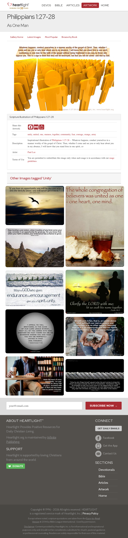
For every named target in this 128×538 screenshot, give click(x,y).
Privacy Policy (90, 513)
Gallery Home (16, 37)
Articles (73, 5)
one (41, 134)
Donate (15, 466)
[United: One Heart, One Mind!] (95, 225)
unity (30, 134)
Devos (46, 5)
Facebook (108, 437)
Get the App (110, 445)
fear (73, 134)
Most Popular (51, 37)
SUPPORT (14, 449)
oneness (47, 134)
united (36, 134)
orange (87, 134)
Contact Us (109, 453)
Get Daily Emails (108, 428)
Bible (59, 5)
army (93, 134)
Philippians (39, 117)
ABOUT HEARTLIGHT (24, 420)
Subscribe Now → (103, 405)
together (55, 134)
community (65, 134)
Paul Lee (31, 152)
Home (102, 496)
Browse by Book (69, 37)
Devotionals (106, 470)
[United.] (34, 330)
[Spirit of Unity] (34, 287)
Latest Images (34, 37)
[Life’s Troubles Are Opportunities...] (34, 247)
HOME (105, 5)
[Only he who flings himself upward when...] (95, 375)
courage (79, 134)
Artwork (90, 5)
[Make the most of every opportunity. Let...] (34, 375)
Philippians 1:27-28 (60, 140)
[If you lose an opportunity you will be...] (34, 205)
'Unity (46, 178)
